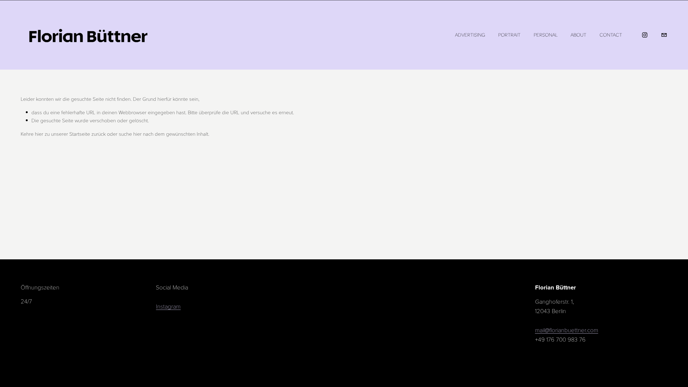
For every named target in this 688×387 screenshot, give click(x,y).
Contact (611, 35)
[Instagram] (645, 35)
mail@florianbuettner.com (566, 330)
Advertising (470, 35)
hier (39, 133)
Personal (546, 35)
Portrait (509, 35)
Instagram (168, 306)
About (578, 35)
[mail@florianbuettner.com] (664, 35)
